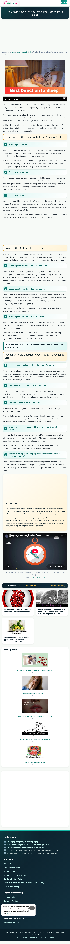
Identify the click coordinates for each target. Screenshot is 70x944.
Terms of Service (11, 901)
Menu (65, 2)
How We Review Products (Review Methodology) (24, 883)
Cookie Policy (10, 913)
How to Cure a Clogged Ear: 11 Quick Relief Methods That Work (35, 670)
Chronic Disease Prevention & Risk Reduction (25, 847)
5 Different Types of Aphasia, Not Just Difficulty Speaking (35, 739)
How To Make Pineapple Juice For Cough (35, 693)
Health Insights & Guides (39, 577)
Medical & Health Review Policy (17, 875)
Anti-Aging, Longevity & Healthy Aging (22, 841)
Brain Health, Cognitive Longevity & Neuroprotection (28, 844)
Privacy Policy (9, 897)
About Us (8, 864)
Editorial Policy (10, 871)
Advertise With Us (11, 923)
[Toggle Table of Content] (63, 98)
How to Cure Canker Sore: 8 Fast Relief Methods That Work (35, 716)
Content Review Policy (13, 879)
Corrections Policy (11, 886)
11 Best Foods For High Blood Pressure (35, 762)
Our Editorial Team (12, 867)
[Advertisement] (35, 33)
